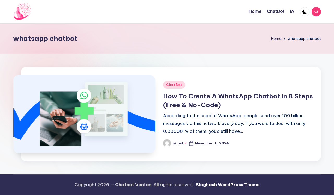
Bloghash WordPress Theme (228, 184)
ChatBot (174, 85)
